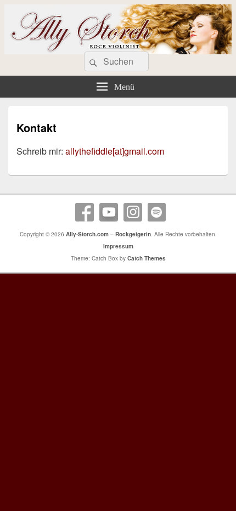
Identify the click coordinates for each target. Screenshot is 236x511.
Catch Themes (146, 258)
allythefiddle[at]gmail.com (114, 151)
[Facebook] (84, 212)
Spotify (157, 212)
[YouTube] (108, 212)
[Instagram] (132, 212)
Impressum (118, 246)
